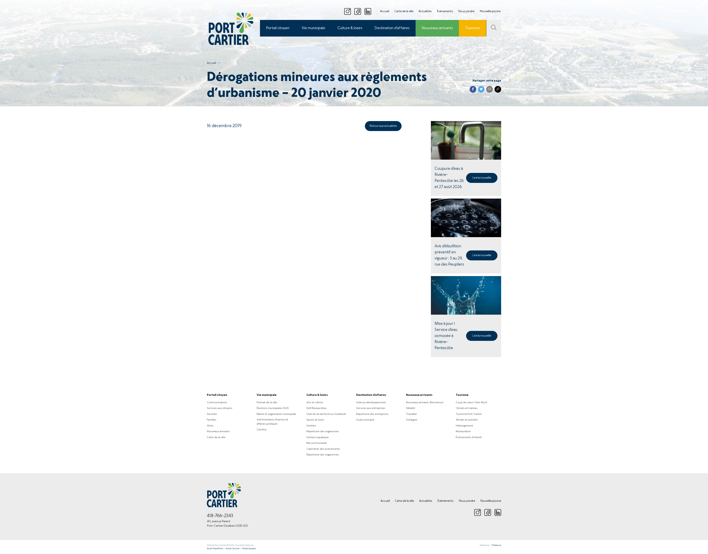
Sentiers (311, 425)
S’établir (410, 408)
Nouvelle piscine (490, 11)
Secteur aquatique (317, 437)
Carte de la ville (403, 11)
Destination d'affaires (391, 28)
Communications (217, 402)
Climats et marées (467, 408)
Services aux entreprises (370, 408)
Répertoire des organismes (322, 431)
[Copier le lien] (497, 89)
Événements (445, 11)
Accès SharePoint (215, 549)
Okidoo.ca (496, 545)
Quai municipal (365, 420)
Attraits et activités (467, 420)
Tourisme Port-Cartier (469, 414)
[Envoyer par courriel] (489, 89)
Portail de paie (249, 549)
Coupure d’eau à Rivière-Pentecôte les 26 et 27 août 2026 (449, 178)
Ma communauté (316, 443)
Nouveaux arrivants (437, 28)
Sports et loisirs (315, 420)
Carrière (262, 429)
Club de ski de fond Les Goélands (326, 414)
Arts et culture (314, 402)
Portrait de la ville (267, 402)
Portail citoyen (277, 28)
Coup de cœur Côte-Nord (471, 402)
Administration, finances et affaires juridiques (272, 421)
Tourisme (472, 28)
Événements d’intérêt (469, 437)
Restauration (463, 431)
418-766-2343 (220, 516)
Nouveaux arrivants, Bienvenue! (424, 402)
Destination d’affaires (371, 395)
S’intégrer (411, 420)
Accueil (384, 11)
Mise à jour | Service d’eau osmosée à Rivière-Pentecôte (446, 336)
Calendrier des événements (323, 449)
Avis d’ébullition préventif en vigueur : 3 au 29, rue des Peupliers (449, 255)
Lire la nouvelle (481, 177)
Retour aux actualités (383, 126)
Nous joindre (466, 11)
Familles (211, 420)
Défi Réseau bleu (316, 408)
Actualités (425, 11)
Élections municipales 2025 (273, 408)
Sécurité (212, 414)
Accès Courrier (233, 549)
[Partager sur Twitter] (481, 89)
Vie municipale (313, 28)
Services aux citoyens (219, 408)
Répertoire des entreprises (372, 414)
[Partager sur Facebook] (473, 89)
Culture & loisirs (349, 28)
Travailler (411, 414)
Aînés (210, 425)
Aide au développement (371, 402)
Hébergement (464, 425)
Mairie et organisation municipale (276, 414)
